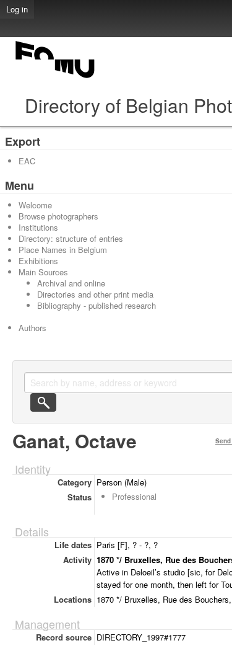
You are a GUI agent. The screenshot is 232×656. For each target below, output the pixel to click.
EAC (27, 161)
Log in (17, 9)
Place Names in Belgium (63, 249)
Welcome (35, 205)
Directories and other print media (95, 294)
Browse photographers (58, 216)
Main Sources (43, 272)
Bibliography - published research (96, 305)
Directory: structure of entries (71, 238)
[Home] (55, 78)
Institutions (38, 227)
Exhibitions (38, 261)
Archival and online (71, 283)
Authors (32, 328)
